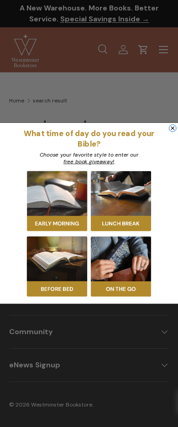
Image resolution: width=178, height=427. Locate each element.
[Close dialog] (173, 128)
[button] (57, 201)
